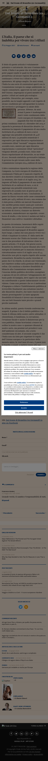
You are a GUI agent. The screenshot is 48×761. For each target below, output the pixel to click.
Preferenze (24, 402)
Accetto (24, 408)
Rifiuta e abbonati (38, 349)
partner (32, 385)
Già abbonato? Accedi (24, 412)
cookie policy (28, 373)
